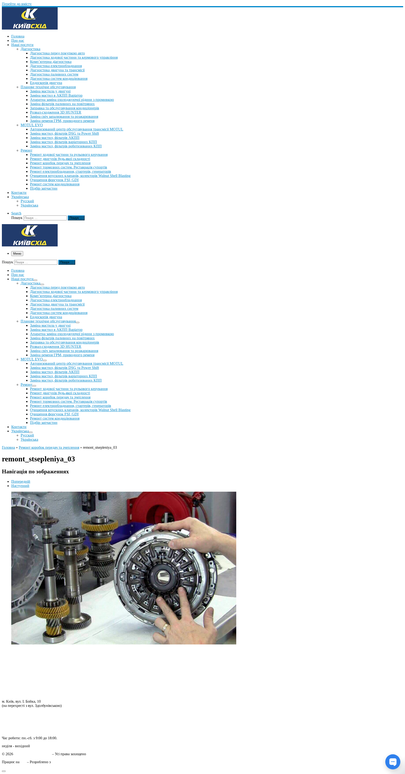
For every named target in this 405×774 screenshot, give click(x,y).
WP (23, 762)
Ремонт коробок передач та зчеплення (49, 447)
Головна (8, 447)
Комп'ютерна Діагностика (23, 693)
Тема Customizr (63, 762)
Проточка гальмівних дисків (25, 664)
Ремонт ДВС (12, 651)
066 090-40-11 (13, 718)
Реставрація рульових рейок (24, 668)
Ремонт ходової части (19, 655)
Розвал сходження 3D (19, 672)
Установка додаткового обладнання (30, 685)
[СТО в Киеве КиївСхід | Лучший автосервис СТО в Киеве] (30, 28)
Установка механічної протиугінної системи (37, 689)
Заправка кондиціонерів (21, 676)
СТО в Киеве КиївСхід (32, 754)
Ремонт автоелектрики (20, 681)
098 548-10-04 (13, 714)
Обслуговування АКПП (21, 660)
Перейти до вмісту (17, 4)
